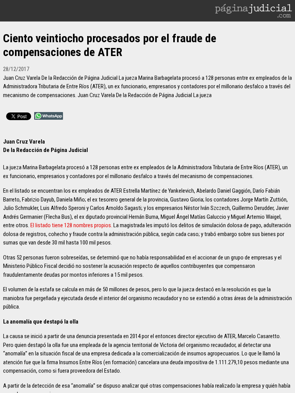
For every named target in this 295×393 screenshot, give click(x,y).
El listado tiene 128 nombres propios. (71, 225)
